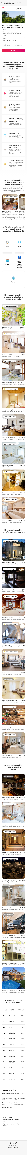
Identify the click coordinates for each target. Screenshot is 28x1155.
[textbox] (7, 46)
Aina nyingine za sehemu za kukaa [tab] (10, 1093)
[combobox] (13, 40)
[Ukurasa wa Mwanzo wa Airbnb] (3, 8)
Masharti (16, 1147)
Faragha (10, 1147)
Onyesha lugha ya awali (9, 3)
